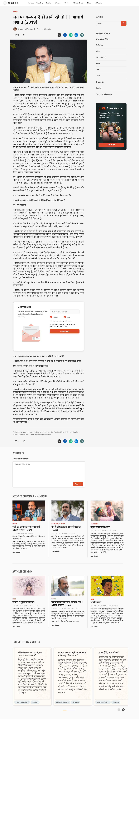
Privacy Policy (63, 326)
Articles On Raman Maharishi (29, 496)
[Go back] (5, 3)
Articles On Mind (22, 571)
